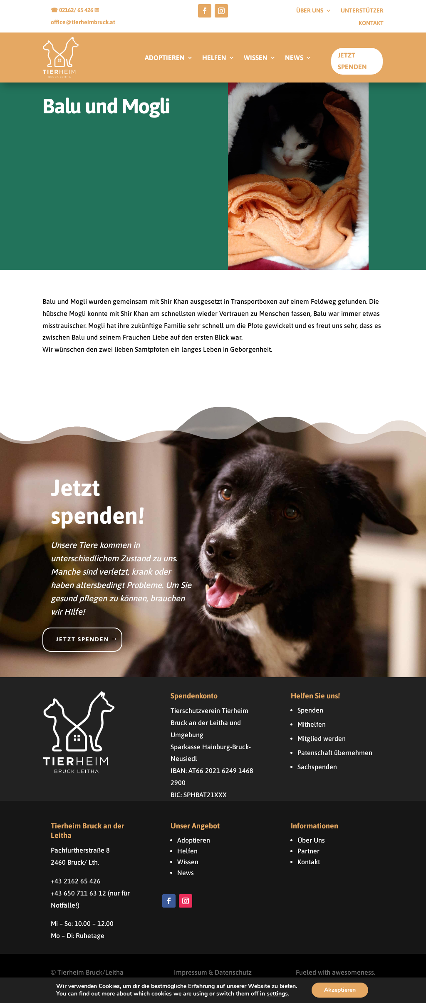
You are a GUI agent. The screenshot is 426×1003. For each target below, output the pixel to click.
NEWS (294, 58)
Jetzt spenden (82, 639)
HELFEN (214, 58)
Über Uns (311, 840)
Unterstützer (362, 11)
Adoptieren (193, 840)
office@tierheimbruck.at (83, 22)
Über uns (309, 11)
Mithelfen (311, 724)
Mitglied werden (321, 738)
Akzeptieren (340, 990)
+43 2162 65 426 (76, 881)
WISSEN (255, 58)
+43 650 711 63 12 (78, 893)
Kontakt (371, 23)
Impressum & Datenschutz (213, 972)
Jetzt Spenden (352, 60)
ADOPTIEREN (165, 58)
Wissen (187, 861)
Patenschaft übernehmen (334, 752)
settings (277, 994)
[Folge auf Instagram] (221, 11)
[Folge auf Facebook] (204, 11)
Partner (308, 851)
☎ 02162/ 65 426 (72, 10)
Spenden (310, 710)
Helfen (187, 851)
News (185, 872)
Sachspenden (317, 766)
